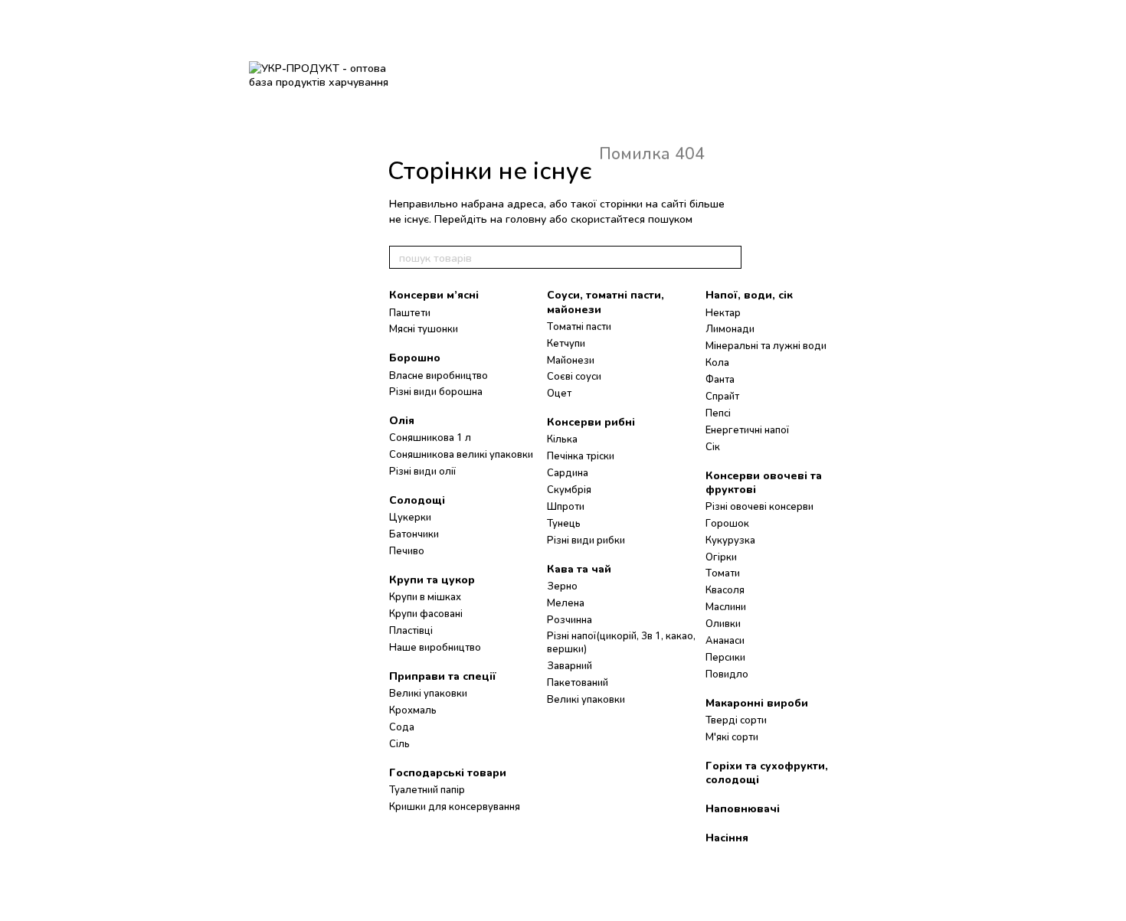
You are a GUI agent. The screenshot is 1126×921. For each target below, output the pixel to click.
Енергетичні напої (747, 429)
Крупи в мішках (425, 596)
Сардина (567, 472)
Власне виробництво (438, 375)
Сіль (399, 743)
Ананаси (725, 640)
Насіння (726, 837)
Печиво (406, 550)
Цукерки (410, 517)
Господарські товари (447, 772)
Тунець (564, 523)
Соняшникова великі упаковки (461, 454)
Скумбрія (569, 489)
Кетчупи (566, 343)
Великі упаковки (428, 693)
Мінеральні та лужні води (765, 345)
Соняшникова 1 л (430, 437)
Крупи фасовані (426, 613)
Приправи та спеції (442, 675)
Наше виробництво (435, 647)
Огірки (721, 556)
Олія (401, 419)
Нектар (723, 312)
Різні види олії (422, 471)
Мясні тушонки (423, 328)
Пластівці (411, 630)
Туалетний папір (427, 789)
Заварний (569, 665)
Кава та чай (579, 568)
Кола (717, 362)
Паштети (409, 312)
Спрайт (722, 396)
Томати (722, 573)
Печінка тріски (580, 455)
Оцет (559, 393)
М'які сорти (731, 736)
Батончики (414, 533)
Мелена (565, 602)
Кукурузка (730, 540)
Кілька (562, 439)
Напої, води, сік (749, 294)
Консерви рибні (591, 421)
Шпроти (565, 506)
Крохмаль (413, 710)
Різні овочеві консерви (759, 506)
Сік (712, 446)
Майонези (570, 360)
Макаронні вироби (756, 702)
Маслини (725, 606)
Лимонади (729, 328)
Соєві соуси (574, 376)
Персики (725, 657)
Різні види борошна (436, 391)
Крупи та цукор (432, 579)
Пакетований (577, 682)
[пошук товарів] (729, 257)
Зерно (562, 586)
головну (526, 218)
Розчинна (569, 619)
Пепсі (718, 413)
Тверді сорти (736, 720)
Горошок (727, 523)
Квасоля (725, 589)
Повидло (726, 674)
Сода (401, 726)
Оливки (723, 623)
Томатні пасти (579, 326)
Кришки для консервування (454, 806)
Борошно (414, 357)
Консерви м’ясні (434, 294)
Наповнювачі (742, 808)
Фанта (720, 379)
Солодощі (417, 499)
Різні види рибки (586, 540)
